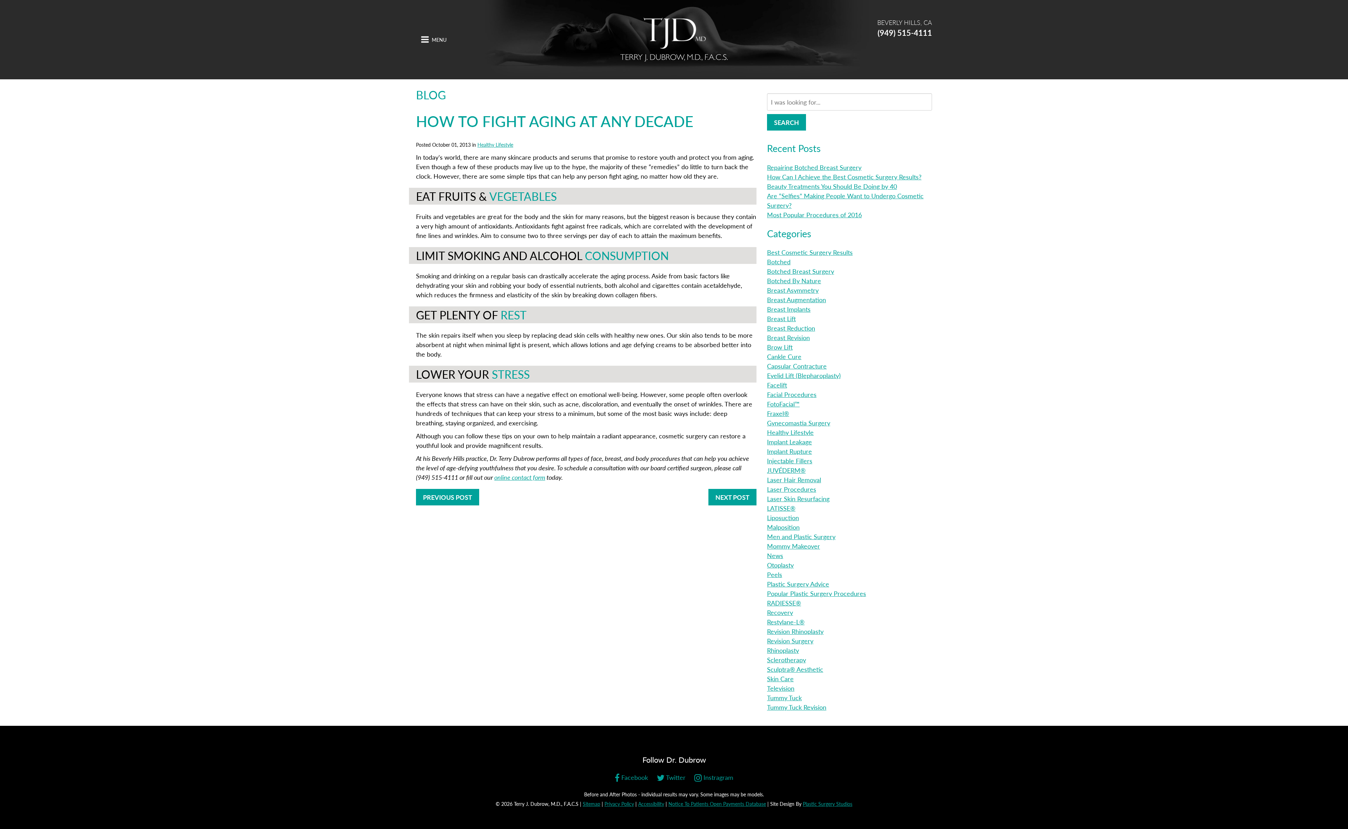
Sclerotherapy (786, 659)
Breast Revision (788, 337)
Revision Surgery (790, 640)
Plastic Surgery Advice (798, 583)
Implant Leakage (789, 441)
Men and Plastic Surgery (801, 536)
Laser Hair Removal (794, 479)
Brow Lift (780, 347)
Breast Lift (781, 318)
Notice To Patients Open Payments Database (717, 803)
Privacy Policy (619, 803)
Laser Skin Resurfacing (798, 498)
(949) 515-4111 (905, 32)
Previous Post (447, 497)
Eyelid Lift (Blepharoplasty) (804, 375)
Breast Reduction (791, 328)
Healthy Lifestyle (495, 144)
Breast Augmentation (796, 299)
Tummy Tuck (784, 697)
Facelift (777, 384)
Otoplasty (780, 565)
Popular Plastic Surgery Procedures (816, 593)
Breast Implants (789, 309)
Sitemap (591, 803)
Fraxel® (778, 413)
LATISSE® (781, 508)
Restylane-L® (786, 621)
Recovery (780, 612)
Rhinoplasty (783, 650)
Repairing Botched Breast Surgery (814, 167)
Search (786, 122)
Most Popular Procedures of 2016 (814, 214)
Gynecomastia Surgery (798, 422)
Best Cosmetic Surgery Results (810, 252)
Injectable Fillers (789, 460)
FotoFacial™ (783, 403)
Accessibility (651, 803)
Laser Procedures (791, 489)
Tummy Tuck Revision (796, 707)
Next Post (732, 497)
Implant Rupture (789, 451)
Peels (774, 574)
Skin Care (780, 678)
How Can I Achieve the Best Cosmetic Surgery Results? (844, 176)
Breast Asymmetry (793, 290)
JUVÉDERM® (786, 470)
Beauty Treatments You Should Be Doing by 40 (832, 186)
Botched (779, 261)
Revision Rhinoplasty (795, 631)
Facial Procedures (792, 394)
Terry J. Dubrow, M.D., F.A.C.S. (674, 39)
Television (780, 688)
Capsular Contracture (797, 366)
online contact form (519, 477)
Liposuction (783, 517)
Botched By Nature (794, 280)
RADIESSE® (784, 602)
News (775, 555)
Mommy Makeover (793, 546)
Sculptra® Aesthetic (795, 669)
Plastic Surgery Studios (827, 803)
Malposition (783, 527)
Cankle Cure (784, 356)
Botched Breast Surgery (800, 271)
